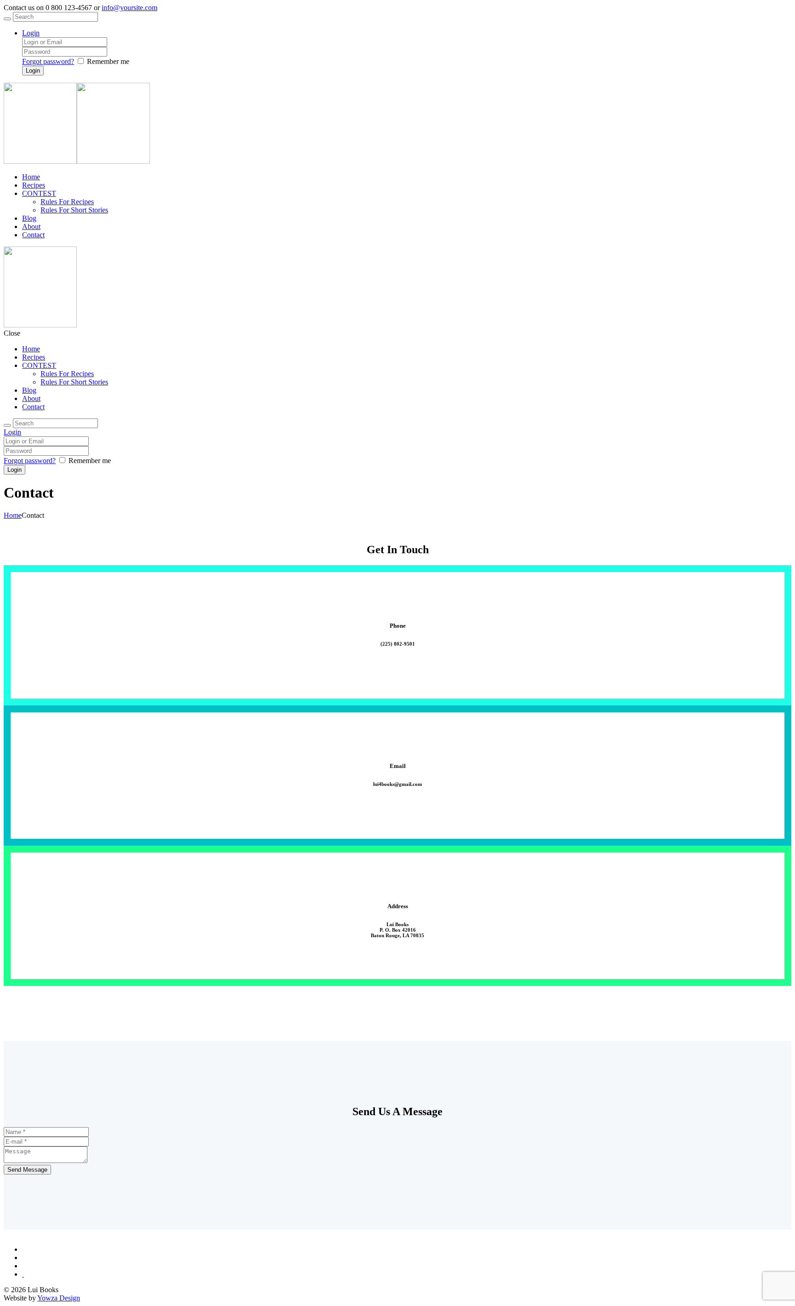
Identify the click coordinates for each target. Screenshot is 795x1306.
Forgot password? (48, 61)
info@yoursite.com (129, 7)
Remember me (108, 61)
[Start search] (7, 425)
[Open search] (7, 18)
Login (31, 33)
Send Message (27, 1169)
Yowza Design (58, 1298)
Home (13, 515)
